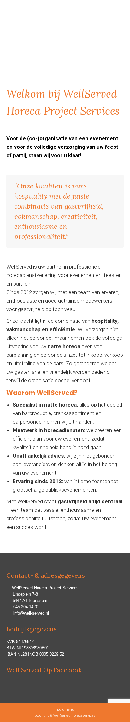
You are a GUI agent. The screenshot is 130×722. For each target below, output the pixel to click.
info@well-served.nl (31, 613)
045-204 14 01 (26, 606)
